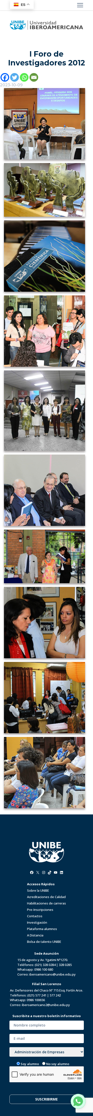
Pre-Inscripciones (40, 909)
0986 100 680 (43, 969)
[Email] (34, 77)
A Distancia (35, 935)
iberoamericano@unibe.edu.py (52, 974)
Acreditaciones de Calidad (46, 897)
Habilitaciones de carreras (46, 903)
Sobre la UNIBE (38, 890)
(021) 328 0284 (45, 965)
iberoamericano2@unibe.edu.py (46, 1005)
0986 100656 (36, 1000)
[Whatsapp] (24, 77)
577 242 (55, 995)
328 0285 (65, 965)
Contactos (34, 916)
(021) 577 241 (36, 995)
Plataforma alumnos (42, 929)
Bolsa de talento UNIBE (44, 941)
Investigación (37, 922)
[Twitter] (14, 77)
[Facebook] (4, 77)
